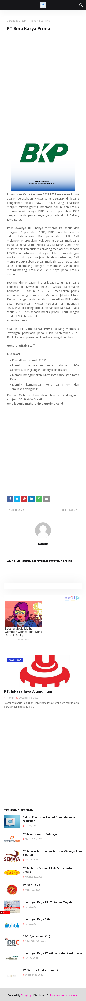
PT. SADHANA (31, 885)
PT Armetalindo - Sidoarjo (39, 834)
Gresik (22, 20)
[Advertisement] (43, 80)
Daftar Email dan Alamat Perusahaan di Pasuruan (48, 819)
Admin (43, 544)
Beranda (12, 20)
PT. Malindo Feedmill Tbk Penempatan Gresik (48, 870)
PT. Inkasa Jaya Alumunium (28, 691)
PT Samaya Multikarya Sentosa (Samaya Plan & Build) (52, 853)
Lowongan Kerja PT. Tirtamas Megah (47, 902)
